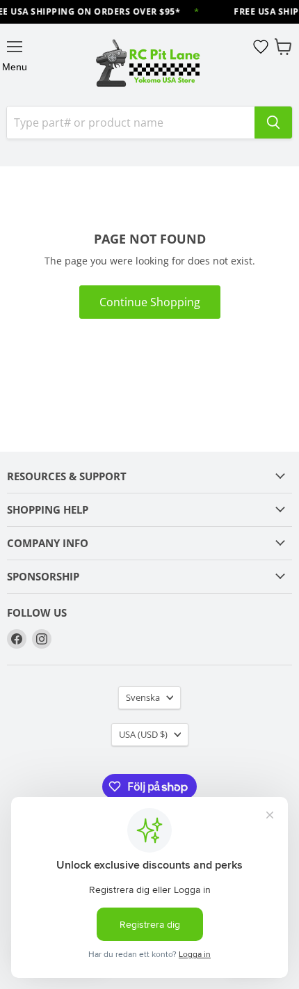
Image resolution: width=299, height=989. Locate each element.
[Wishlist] (261, 46)
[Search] (273, 122)
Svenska (143, 697)
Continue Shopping (149, 302)
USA (143, 734)
